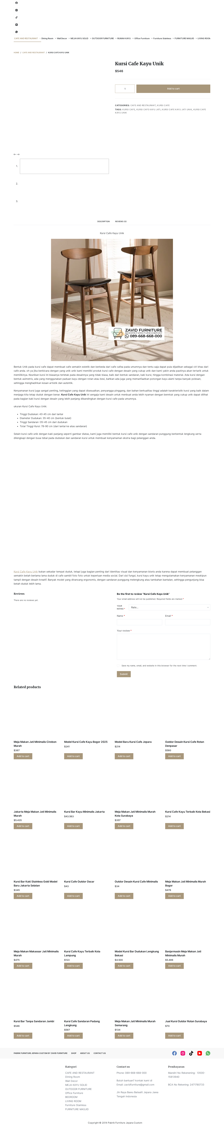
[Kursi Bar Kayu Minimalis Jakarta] (86, 786)
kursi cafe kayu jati (148, 109)
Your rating (121, 607)
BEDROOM (71, 1096)
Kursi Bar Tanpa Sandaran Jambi (34, 1021)
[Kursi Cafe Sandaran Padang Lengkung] (86, 996)
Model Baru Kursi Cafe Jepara (133, 741)
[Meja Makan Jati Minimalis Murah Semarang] (137, 996)
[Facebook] (17, 3)
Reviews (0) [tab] (121, 221)
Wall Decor (62, 38)
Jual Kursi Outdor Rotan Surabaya (186, 1021)
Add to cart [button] (23, 756)
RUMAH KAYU (124, 38)
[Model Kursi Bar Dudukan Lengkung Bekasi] (137, 926)
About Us (85, 1053)
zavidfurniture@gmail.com (139, 1084)
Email (169, 615)
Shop (73, 1053)
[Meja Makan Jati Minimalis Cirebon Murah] (36, 716)
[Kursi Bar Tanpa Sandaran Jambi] (36, 996)
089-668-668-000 (136, 1072)
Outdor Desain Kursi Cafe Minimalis (136, 881)
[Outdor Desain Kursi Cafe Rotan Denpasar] (187, 716)
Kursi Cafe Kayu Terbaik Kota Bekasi (187, 811)
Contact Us (100, 1053)
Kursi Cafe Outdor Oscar (79, 881)
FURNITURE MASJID (184, 38)
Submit (124, 674)
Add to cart (173, 88)
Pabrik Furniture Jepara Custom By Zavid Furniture (40, 1053)
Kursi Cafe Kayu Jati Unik (177, 109)
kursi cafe (128, 109)
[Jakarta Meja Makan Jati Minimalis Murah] (36, 786)
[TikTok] (191, 1053)
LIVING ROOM (204, 38)
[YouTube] (17, 25)
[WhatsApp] (17, 32)
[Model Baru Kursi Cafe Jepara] (137, 716)
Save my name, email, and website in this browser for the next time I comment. (159, 665)
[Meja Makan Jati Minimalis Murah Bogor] (187, 856)
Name (121, 615)
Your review (124, 630)
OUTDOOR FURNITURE (103, 38)
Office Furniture (142, 38)
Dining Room (47, 38)
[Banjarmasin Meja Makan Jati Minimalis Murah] (187, 926)
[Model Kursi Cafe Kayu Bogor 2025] (86, 716)
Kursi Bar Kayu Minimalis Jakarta (84, 811)
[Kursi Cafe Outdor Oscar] (86, 856)
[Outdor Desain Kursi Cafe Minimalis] (137, 856)
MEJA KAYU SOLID (79, 38)
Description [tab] (103, 221)
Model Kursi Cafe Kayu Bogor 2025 (86, 741)
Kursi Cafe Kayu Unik (26, 571)
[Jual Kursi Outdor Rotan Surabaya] (187, 996)
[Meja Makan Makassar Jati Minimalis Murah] (36, 926)
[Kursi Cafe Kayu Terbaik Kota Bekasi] (187, 786)
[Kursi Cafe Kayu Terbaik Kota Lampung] (86, 926)
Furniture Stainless (162, 38)
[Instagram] (17, 10)
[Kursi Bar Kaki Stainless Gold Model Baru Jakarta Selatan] (36, 856)
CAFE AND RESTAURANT (26, 38)
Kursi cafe (163, 105)
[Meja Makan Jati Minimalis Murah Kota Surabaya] (137, 786)
